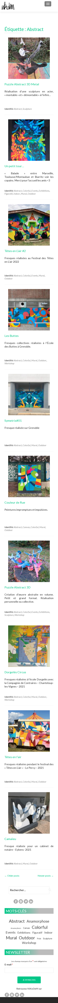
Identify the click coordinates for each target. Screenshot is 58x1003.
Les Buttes (11, 335)
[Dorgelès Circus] (29, 645)
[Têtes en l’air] (29, 730)
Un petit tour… (14, 166)
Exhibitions (44, 190)
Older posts (11, 875)
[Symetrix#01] (29, 394)
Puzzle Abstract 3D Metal (21, 84)
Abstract (18, 108)
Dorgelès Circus (15, 672)
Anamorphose (38, 921)
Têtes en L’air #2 (15, 251)
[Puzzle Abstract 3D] (29, 561)
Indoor (17, 193)
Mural (24, 193)
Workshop (9, 363)
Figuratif (8, 193)
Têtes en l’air (12, 757)
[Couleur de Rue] (29, 476)
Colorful (26, 190)
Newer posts (46, 875)
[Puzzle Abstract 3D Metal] (29, 57)
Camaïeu (10, 839)
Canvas (26, 527)
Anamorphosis (16, 928)
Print (39, 938)
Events (34, 190)
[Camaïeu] (29, 812)
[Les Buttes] (29, 309)
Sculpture (27, 108)
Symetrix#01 (13, 420)
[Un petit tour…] (29, 139)
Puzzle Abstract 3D (17, 587)
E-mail (9, 964)
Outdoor (32, 193)
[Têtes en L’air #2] (29, 224)
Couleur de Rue (14, 502)
